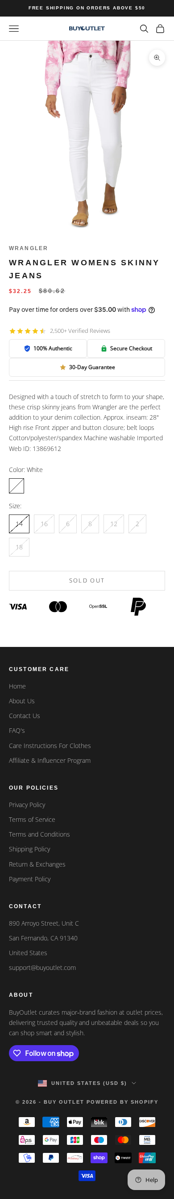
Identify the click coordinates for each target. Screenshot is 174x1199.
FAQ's (17, 730)
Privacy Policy (27, 804)
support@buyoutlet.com (42, 967)
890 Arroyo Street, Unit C (44, 923)
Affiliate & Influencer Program (50, 760)
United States (28, 952)
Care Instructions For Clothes (50, 745)
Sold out (87, 580)
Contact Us (24, 715)
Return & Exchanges (37, 864)
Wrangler (28, 248)
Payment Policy (29, 879)
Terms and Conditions (39, 834)
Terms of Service (32, 819)
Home (17, 686)
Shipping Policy (29, 849)
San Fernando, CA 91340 (43, 938)
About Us (22, 701)
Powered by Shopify (122, 1102)
